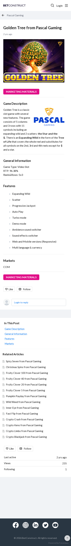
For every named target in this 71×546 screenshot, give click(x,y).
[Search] (52, 5)
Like (11, 289)
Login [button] (59, 5)
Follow (26, 289)
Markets (9, 260)
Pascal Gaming (15, 15)
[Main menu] (66, 5)
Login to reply (21, 302)
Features (9, 186)
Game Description (15, 103)
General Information (17, 161)
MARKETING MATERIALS (21, 91)
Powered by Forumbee (58, 543)
